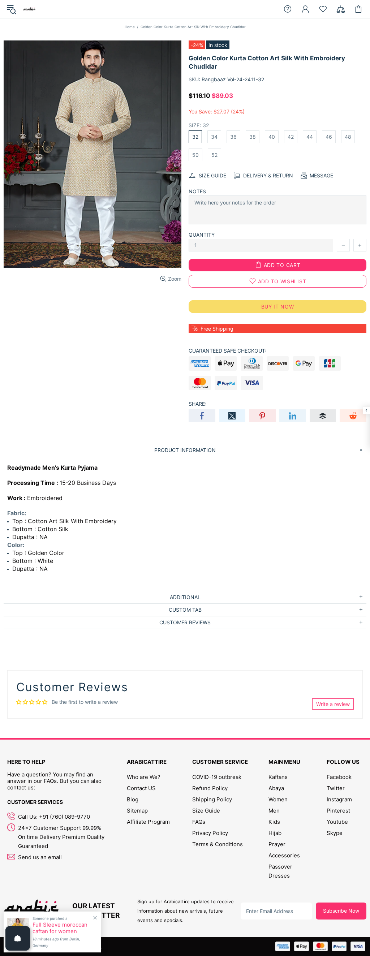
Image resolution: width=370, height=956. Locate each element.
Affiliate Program (148, 821)
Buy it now (277, 306)
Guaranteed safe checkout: (227, 351)
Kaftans (278, 777)
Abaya (276, 788)
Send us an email (40, 857)
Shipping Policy (212, 799)
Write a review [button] (333, 704)
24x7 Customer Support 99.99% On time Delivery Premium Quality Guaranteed (61, 836)
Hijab (274, 833)
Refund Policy (210, 788)
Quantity (202, 235)
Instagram (339, 799)
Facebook (339, 777)
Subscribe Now (341, 911)
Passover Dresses (280, 871)
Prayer (276, 844)
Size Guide (206, 810)
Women (278, 799)
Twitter (336, 788)
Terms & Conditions (217, 844)
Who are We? (143, 777)
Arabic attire (29, 9)
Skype (335, 833)
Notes (197, 191)
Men (274, 810)
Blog (132, 799)
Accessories (284, 855)
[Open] (17, 938)
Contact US (141, 788)
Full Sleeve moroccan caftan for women (60, 928)
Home (130, 27)
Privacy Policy (210, 833)
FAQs (198, 821)
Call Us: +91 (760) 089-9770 (54, 816)
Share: (197, 404)
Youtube (337, 821)
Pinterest (338, 810)
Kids (274, 821)
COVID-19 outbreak (216, 777)
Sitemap (137, 810)
